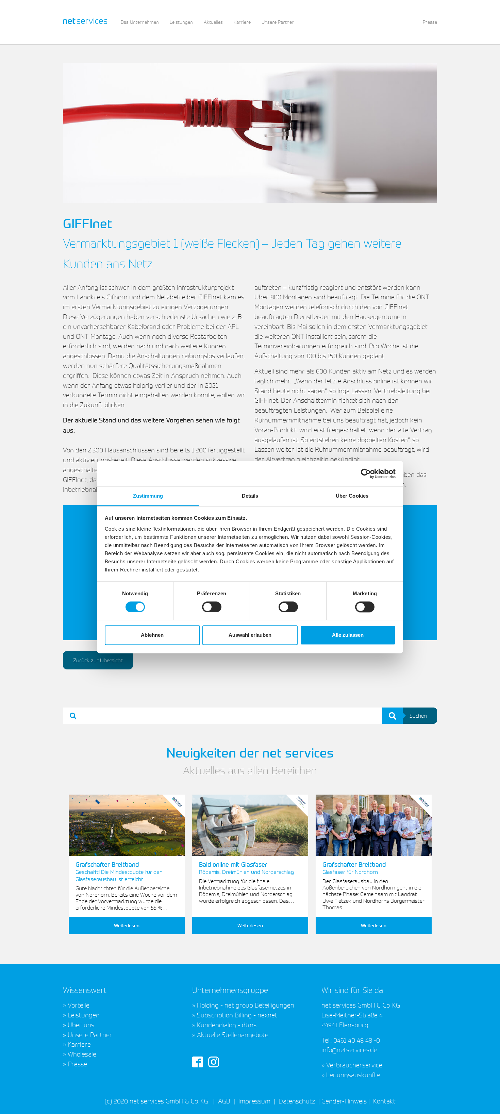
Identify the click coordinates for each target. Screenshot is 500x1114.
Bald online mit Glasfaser (246, 868)
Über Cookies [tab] (352, 496)
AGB (224, 1101)
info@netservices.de (349, 1049)
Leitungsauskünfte (353, 1074)
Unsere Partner (90, 1034)
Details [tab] (250, 496)
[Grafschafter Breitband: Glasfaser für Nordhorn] (374, 825)
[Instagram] (213, 1061)
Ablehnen (152, 635)
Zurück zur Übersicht (98, 660)
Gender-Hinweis (344, 1101)
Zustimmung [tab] (148, 496)
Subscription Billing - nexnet (237, 1015)
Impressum (254, 1101)
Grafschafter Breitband (119, 871)
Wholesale (82, 1054)
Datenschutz (297, 1101)
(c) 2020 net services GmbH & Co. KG (156, 1101)
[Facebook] (197, 1061)
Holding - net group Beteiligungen (245, 1005)
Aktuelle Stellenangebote (232, 1034)
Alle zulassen (348, 635)
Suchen (418, 715)
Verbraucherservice (354, 1065)
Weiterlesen (126, 925)
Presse (77, 1064)
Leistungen (84, 1015)
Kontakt (383, 1101)
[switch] (211, 606)
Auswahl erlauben (250, 635)
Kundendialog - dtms (226, 1024)
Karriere (79, 1044)
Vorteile (78, 1005)
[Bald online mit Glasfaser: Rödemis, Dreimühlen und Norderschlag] (250, 825)
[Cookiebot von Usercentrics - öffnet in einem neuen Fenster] (366, 473)
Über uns (81, 1024)
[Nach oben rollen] (483, 1097)
